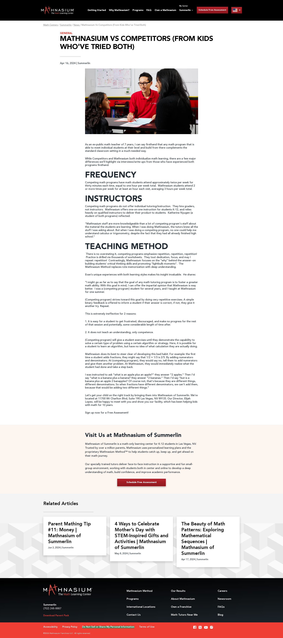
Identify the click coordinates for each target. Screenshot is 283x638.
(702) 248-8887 (52, 608)
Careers (222, 591)
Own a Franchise (181, 607)
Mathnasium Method (139, 591)
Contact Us (134, 615)
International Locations (141, 607)
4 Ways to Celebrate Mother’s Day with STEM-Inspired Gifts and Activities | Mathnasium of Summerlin (141, 536)
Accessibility (50, 627)
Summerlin (65, 25)
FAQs (221, 607)
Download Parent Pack (56, 615)
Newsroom (224, 599)
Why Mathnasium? (119, 10)
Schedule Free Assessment (212, 10)
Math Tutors (184, 615)
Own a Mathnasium (165, 10)
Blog (220, 615)
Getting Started (97, 10)
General (66, 33)
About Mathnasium (183, 599)
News (77, 25)
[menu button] (236, 10)
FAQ (148, 10)
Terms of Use (146, 627)
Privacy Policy (69, 627)
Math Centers (50, 25)
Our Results (178, 591)
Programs (138, 10)
